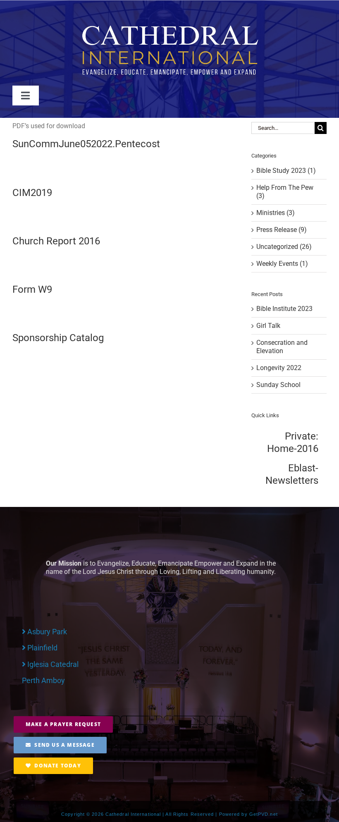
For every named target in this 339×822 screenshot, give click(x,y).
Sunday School (278, 385)
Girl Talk (268, 326)
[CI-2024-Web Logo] (169, 27)
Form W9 (32, 289)
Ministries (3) (275, 213)
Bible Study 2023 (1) (286, 170)
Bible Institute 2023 (284, 309)
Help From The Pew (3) (284, 192)
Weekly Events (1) (282, 264)
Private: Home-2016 (292, 442)
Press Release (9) (281, 230)
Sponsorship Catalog (58, 338)
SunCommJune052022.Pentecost (86, 144)
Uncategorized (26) (284, 247)
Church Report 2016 (56, 241)
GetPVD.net (263, 814)
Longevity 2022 (278, 368)
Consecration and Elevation (282, 347)
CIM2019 (32, 192)
